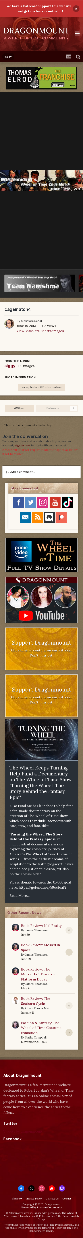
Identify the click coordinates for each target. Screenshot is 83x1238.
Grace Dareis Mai (37, 1008)
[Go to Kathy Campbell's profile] (15, 1025)
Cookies (66, 1198)
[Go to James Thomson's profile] (15, 927)
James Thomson (36, 930)
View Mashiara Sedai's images (40, 331)
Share (21, 408)
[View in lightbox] (41, 180)
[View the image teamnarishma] (39, 283)
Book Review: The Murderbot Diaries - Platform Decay (38, 974)
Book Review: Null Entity (41, 925)
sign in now (22, 445)
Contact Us (52, 1198)
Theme (16, 1198)
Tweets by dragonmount (22, 1131)
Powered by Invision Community (41, 1207)
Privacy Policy (34, 1198)
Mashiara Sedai (31, 321)
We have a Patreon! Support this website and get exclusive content (38, 8)
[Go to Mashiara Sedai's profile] (9, 324)
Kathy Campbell (35, 1037)
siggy (9, 365)
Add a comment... (22, 472)
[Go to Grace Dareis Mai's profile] (15, 1000)
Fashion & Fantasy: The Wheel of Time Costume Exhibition (41, 1028)
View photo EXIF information (41, 387)
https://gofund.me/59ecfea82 (42, 887)
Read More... (20, 895)
